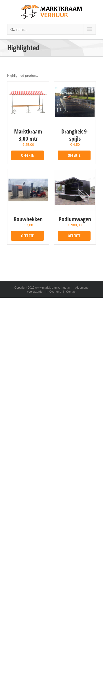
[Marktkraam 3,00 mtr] (28, 102)
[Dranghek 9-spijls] (75, 102)
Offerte (27, 155)
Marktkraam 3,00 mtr (28, 134)
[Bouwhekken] (28, 190)
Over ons (55, 291)
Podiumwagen (75, 219)
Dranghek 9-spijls (75, 134)
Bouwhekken (28, 219)
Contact (71, 291)
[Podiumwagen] (75, 190)
